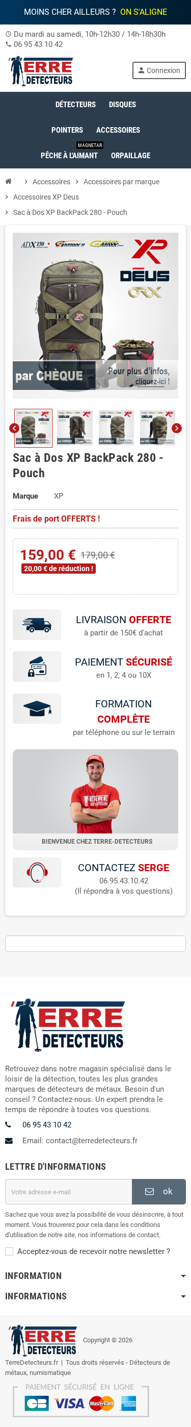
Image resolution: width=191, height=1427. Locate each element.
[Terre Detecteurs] (41, 70)
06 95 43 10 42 (38, 44)
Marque (25, 496)
